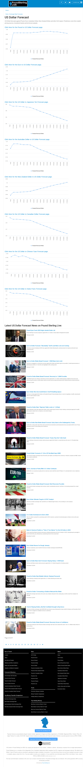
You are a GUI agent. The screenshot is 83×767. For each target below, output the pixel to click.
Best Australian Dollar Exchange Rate (13, 704)
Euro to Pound (34, 660)
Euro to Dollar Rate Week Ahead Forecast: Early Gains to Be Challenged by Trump (51, 422)
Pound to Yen (34, 676)
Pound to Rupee (34, 681)
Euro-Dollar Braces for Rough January (38, 545)
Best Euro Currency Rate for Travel (38, 704)
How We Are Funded (9, 660)
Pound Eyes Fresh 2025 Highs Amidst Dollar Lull (41, 330)
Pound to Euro (34, 657)
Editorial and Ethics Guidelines (11, 662)
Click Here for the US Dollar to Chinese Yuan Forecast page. (26, 251)
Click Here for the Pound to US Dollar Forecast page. (24, 27)
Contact (6, 655)
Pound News (60, 660)
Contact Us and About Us (43, 730)
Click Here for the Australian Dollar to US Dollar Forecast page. (27, 139)
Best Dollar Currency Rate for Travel (39, 706)
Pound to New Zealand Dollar (37, 670)
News (59, 655)
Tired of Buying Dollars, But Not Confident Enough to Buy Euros (45, 607)
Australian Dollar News (63, 670)
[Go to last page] (42, 644)
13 (25, 644)
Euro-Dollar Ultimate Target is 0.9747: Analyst (40, 499)
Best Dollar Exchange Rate (11, 701)
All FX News (60, 657)
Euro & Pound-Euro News (63, 662)
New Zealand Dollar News (63, 673)
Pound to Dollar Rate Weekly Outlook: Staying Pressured (43, 576)
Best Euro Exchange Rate (10, 699)
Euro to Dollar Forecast (10, 683)
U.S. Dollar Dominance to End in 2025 (38, 515)
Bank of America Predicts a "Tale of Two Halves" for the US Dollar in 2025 (49, 530)
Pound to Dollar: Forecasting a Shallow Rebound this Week (44, 591)
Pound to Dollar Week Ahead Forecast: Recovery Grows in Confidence (47, 622)
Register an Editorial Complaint (11, 668)
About (6, 657)
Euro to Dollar (34, 665)
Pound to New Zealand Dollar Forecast (13, 688)
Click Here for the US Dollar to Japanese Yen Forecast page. (26, 102)
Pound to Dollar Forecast (10, 681)
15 (31, 644)
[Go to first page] (6, 644)
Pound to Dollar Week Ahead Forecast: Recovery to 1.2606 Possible (47, 376)
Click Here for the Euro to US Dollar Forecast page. (23, 65)
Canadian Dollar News (63, 676)
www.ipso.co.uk (52, 756)
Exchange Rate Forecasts (16, 14)
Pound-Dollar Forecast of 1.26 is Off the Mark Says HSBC (44, 453)
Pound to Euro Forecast (10, 678)
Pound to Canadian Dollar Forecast (12, 691)
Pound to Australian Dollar (37, 668)
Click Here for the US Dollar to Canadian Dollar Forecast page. (27, 214)
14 (28, 644)
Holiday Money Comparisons (37, 696)
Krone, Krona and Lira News (64, 686)
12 (22, 644)
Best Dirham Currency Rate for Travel (39, 712)
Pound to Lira (34, 683)
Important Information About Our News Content (43, 739)
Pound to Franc (34, 678)
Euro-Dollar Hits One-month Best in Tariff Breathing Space (44, 392)
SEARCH (75, 2)
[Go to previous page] (8, 644)
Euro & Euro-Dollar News (63, 668)
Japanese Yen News (62, 678)
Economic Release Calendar (37, 691)
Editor (23, 754)
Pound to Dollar (34, 662)
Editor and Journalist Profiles (11, 665)
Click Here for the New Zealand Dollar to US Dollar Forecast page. (28, 177)
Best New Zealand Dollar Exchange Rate (14, 706)
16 (34, 644)
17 (37, 644)
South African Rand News (63, 683)
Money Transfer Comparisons (37, 694)
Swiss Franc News (62, 681)
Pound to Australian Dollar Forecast (12, 686)
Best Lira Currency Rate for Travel (38, 709)
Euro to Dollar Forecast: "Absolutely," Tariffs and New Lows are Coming (48, 346)
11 (19, 644)
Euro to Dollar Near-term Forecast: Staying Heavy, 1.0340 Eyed (45, 561)
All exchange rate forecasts (11, 675)
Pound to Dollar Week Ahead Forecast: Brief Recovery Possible (45, 484)
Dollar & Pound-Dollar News (64, 665)
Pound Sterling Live (46, 762)
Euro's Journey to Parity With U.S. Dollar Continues (42, 468)
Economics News (61, 689)
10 (16, 644)
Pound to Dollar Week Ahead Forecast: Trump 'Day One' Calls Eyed (46, 438)
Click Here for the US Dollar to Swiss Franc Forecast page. (26, 289)
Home (7, 10)
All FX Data (33, 655)
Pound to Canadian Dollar (37, 673)
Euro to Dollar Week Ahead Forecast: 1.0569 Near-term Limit (44, 361)
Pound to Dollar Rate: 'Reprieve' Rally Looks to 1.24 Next (43, 407)
